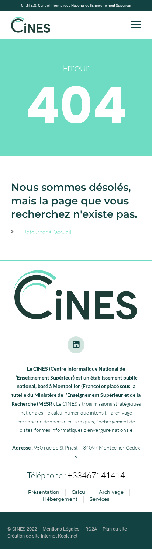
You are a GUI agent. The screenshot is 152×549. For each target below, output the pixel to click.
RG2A (91, 529)
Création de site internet (32, 536)
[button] (136, 25)
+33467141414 (96, 475)
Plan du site (115, 529)
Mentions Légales (61, 529)
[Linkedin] (76, 344)
